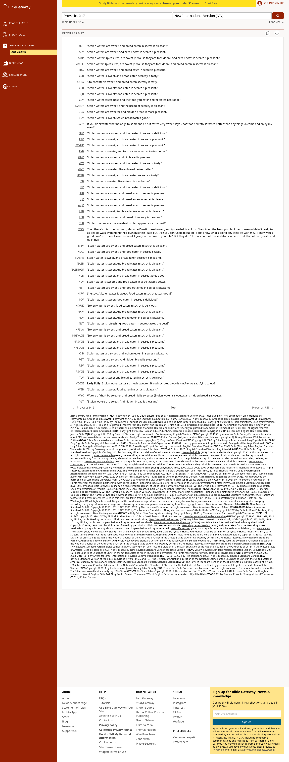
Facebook (179, 698)
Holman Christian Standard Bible (131, 467)
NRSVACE (78, 335)
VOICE (80, 383)
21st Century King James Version (89, 415)
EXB (81, 151)
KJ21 (81, 46)
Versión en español (185, 737)
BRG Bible (148, 421)
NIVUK (80, 305)
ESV (81, 139)
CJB (82, 94)
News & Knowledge (74, 703)
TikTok (177, 712)
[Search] (278, 15)
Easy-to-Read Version (172, 440)
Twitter (177, 717)
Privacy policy (108, 725)
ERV (81, 118)
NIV (81, 299)
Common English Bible (186, 430)
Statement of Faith (74, 707)
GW (81, 163)
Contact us (106, 720)
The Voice (121, 571)
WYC (81, 395)
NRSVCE (79, 341)
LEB (81, 217)
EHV (81, 133)
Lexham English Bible (258, 482)
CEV (81, 100)
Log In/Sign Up (273, 3)
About (66, 698)
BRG (81, 70)
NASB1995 (77, 269)
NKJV (81, 311)
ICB (82, 181)
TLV (81, 377)
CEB (81, 88)
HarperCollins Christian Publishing (150, 714)
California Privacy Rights (115, 730)
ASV (81, 52)
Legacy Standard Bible (168, 479)
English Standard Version (197, 446)
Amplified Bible (96, 418)
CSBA (80, 82)
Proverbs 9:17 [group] (73, 33)
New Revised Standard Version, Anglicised (143, 534)
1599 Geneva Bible (104, 455)
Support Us (69, 731)
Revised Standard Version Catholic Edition (151, 561)
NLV (81, 317)
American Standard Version (182, 415)
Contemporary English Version (173, 434)
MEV (81, 245)
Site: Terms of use (110, 747)
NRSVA (79, 329)
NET (81, 287)
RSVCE (80, 371)
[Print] (277, 33)
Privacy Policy (220, 749)
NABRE (79, 258)
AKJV (81, 205)
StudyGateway (145, 703)
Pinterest (178, 707)
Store (65, 717)
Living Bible (184, 485)
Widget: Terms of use (112, 752)
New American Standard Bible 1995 (213, 507)
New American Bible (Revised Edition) (198, 494)
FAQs (102, 698)
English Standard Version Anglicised (208, 449)
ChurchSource (145, 707)
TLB (81, 223)
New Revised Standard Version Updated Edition (157, 549)
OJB (81, 353)
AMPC (80, 64)
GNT (81, 169)
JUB (81, 193)
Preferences (180, 742)
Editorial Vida (144, 725)
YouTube (178, 721)
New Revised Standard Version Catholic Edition (232, 543)
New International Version (164, 519)
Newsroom (69, 726)
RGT (81, 359)
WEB (81, 389)
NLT (81, 323)
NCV (81, 281)
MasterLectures (146, 743)
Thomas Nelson (146, 730)
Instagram (179, 703)
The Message (193, 488)
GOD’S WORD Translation (99, 461)
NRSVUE (78, 347)
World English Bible (94, 574)
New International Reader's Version (205, 516)
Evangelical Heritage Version (245, 443)
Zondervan (143, 739)
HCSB (80, 175)
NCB (81, 275)
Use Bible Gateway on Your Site (116, 709)
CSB (81, 76)
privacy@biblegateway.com (259, 749)
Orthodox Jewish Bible (222, 552)
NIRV (81, 293)
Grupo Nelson (145, 720)
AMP (81, 58)
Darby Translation (140, 437)
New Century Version (105, 513)
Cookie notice (107, 742)
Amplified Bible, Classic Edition (230, 418)
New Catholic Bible (197, 510)
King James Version (163, 476)
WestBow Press (146, 734)
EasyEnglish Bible (257, 440)
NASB (80, 263)
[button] (270, 3)
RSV (81, 365)
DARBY (79, 106)
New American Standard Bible (223, 504)
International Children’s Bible (99, 470)
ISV (82, 187)
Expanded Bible (191, 452)
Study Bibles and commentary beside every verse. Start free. (158, 3)
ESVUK (79, 145)
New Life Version (180, 528)
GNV (81, 157)
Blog (65, 721)
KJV (82, 199)
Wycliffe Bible (198, 574)
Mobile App (69, 712)
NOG (81, 251)
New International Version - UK (172, 522)
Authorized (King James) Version (217, 476)
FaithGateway (144, 698)
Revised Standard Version (245, 555)
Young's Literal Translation (259, 574)
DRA (81, 112)
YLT (81, 401)
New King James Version (196, 525)
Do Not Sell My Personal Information (115, 736)
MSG (81, 229)
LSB (81, 211)
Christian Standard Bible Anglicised (90, 430)
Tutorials (104, 703)
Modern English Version (84, 491)
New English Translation (241, 513)
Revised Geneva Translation (144, 555)
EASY (81, 124)
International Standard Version (88, 473)
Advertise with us (110, 716)
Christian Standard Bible (201, 424)
